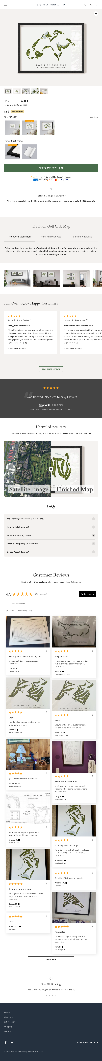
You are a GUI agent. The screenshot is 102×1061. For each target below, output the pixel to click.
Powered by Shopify (35, 1051)
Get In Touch (9, 1022)
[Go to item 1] (8, 91)
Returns (7, 1031)
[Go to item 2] (17, 91)
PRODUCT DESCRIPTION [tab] (20, 237)
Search (7, 1012)
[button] (49, 594)
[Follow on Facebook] (5, 1042)
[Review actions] (46, 651)
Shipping (8, 1026)
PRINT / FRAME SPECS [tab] (51, 237)
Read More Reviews (51, 369)
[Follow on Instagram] (12, 1042)
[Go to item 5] (44, 91)
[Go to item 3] (26, 91)
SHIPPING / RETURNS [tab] (82, 237)
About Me (8, 1017)
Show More (59, 667)
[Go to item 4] (35, 91)
